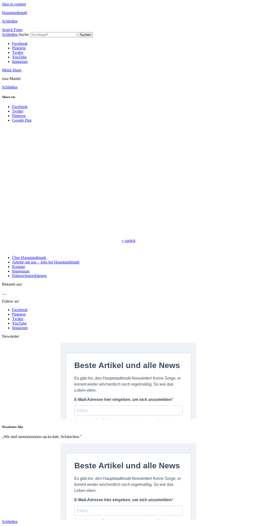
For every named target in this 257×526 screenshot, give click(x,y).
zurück (129, 240)
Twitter (17, 52)
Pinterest (19, 48)
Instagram (20, 61)
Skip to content (14, 4)
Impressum (20, 271)
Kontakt (18, 267)
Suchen (85, 35)
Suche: (24, 34)
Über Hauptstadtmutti (29, 257)
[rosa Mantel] (82, 232)
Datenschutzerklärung (29, 276)
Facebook (20, 43)
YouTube (19, 57)
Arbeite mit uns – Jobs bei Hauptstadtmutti (45, 262)
